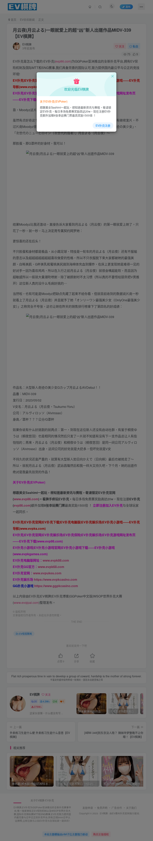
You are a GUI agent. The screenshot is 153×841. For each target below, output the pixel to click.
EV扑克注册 (103, 125)
